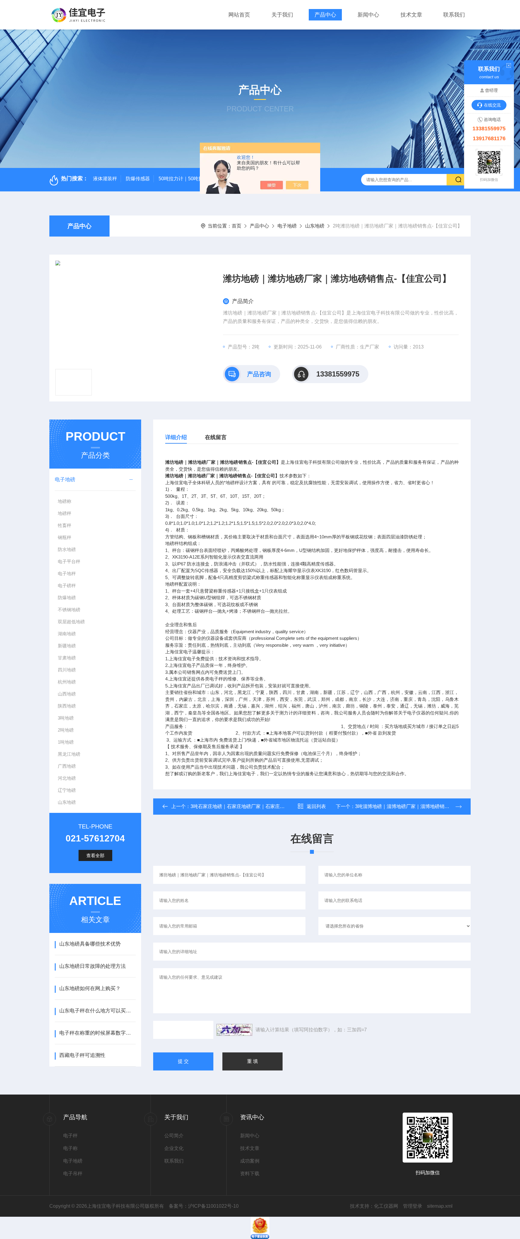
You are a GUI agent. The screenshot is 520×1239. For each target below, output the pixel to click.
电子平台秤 (69, 561)
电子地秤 (67, 573)
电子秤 (70, 1135)
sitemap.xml (440, 1206)
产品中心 (325, 15)
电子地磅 (287, 225)
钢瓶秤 (64, 537)
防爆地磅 (67, 597)
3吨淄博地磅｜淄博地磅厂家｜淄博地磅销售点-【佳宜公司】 (419, 806)
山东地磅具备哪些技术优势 (90, 944)
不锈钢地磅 (69, 609)
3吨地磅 (66, 717)
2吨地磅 (66, 730)
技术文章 (411, 15)
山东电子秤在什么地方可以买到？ (97, 1011)
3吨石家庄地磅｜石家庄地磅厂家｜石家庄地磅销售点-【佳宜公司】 (262, 806)
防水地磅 (67, 549)
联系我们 (454, 15)
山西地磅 (67, 693)
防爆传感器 (138, 178)
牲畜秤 (64, 525)
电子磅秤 (67, 585)
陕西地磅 (67, 705)
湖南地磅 (67, 633)
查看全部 (95, 855)
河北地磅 (67, 778)
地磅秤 (64, 513)
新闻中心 (368, 15)
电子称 (70, 1148)
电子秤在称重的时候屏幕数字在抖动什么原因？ (97, 1033)
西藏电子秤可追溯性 (82, 1055)
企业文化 (174, 1148)
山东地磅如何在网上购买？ (90, 988)
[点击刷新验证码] (234, 1030)
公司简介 (174, 1135)
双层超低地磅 (71, 621)
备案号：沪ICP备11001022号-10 (204, 1206)
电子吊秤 (72, 1173)
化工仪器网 (386, 1206)
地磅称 (64, 501)
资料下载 (249, 1173)
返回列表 (316, 806)
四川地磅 (67, 669)
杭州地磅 (67, 681)
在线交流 (492, 105)
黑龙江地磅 (69, 754)
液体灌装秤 (105, 178)
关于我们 (282, 15)
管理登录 (412, 1206)
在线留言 (216, 437)
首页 (236, 225)
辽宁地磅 (67, 790)
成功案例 (249, 1160)
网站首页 (239, 15)
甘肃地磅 (67, 657)
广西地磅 (67, 766)
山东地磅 (314, 225)
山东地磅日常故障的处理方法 (92, 966)
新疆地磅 (67, 645)
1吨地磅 (66, 742)
